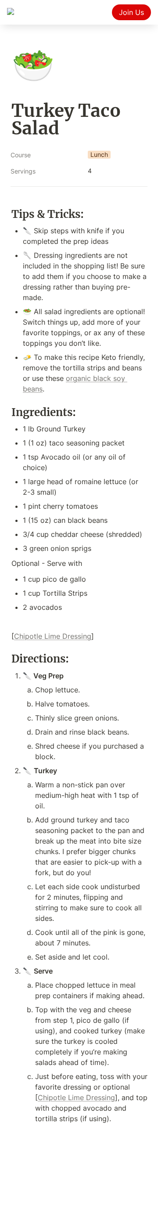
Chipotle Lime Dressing (52, 636)
